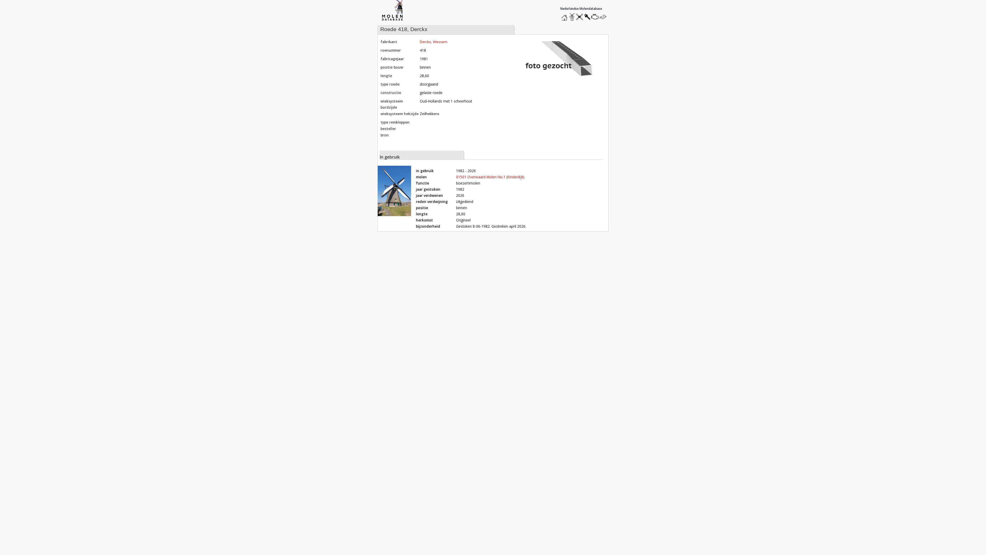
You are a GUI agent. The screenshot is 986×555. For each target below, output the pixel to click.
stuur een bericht (604, 17)
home (565, 15)
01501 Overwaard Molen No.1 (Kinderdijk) (490, 176)
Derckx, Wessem (433, 41)
